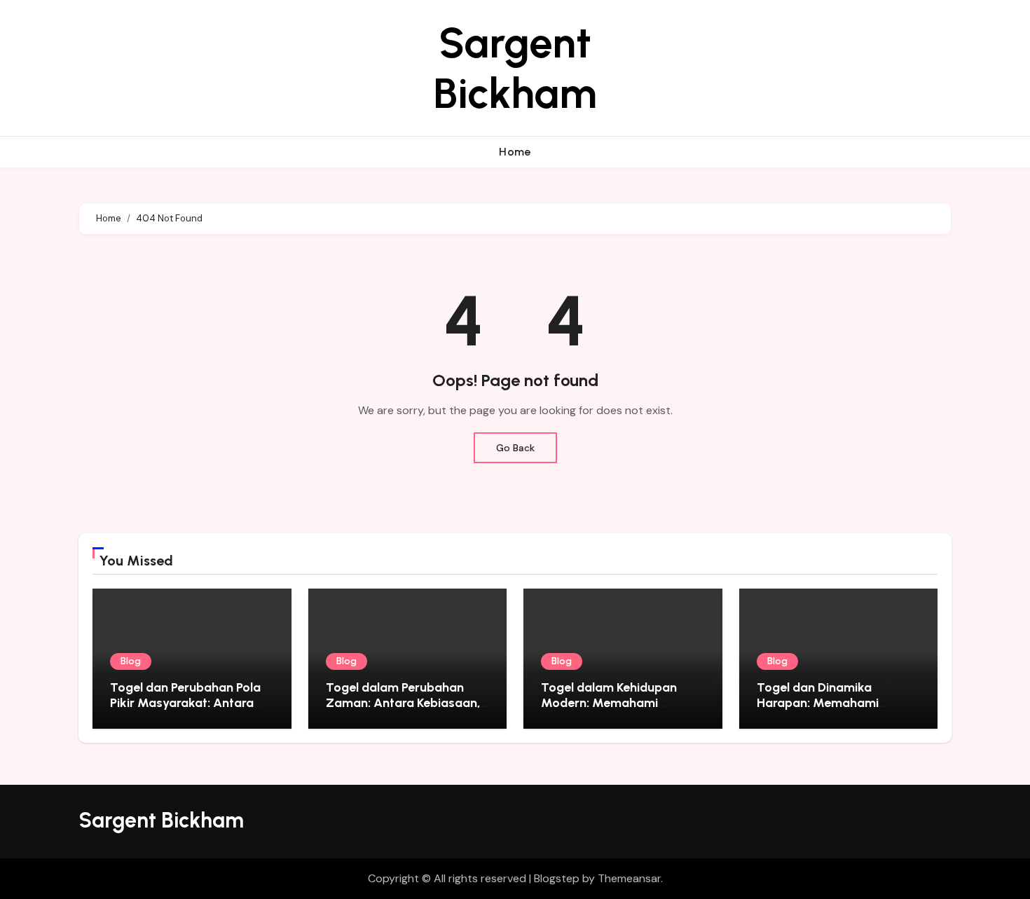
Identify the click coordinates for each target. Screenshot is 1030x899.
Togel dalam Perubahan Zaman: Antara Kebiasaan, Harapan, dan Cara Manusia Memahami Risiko (407, 710)
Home (515, 151)
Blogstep (556, 878)
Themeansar (629, 878)
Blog (131, 661)
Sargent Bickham (515, 68)
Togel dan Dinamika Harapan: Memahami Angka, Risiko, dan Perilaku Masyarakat (834, 710)
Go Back (515, 447)
